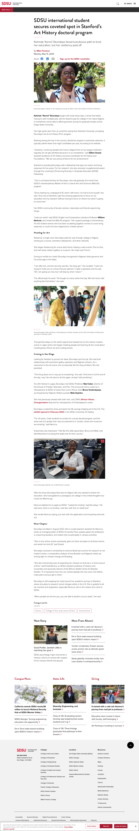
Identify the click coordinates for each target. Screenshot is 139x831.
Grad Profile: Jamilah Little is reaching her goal (48, 649)
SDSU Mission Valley (76, 766)
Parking (100, 766)
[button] (69, 306)
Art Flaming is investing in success (107, 725)
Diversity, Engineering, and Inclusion (65, 708)
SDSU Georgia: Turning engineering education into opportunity (30, 720)
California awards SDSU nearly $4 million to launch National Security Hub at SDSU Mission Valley (30, 709)
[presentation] (43, 750)
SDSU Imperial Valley (76, 762)
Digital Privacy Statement (50, 817)
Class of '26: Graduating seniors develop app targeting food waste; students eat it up (68, 718)
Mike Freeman (43, 50)
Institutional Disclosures (40, 820)
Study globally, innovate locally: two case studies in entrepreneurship (88, 660)
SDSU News (6, 10)
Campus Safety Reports (22, 820)
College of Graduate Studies (50, 766)
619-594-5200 (22, 755)
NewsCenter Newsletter (106, 787)
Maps (99, 762)
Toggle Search (117, 3)
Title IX (100, 782)
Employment (102, 778)
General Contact (103, 754)
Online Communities (104, 807)
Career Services (103, 799)
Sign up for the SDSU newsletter (75, 58)
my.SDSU (101, 774)
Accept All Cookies (120, 826)
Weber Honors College (48, 799)
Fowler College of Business (50, 787)
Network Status (103, 795)
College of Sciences (47, 783)
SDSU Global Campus (48, 791)
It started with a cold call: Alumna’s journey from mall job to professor (87, 628)
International (84, 610)
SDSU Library (45, 795)
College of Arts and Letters (50, 754)
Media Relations (103, 791)
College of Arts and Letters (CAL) (60, 610)
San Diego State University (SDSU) (81, 754)
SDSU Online (73, 770)
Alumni (38, 610)
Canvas (100, 770)
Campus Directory (104, 758)
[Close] (136, 826)
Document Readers (32, 817)
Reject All (106, 826)
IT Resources (102, 803)
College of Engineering (48, 762)
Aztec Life (58, 679)
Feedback (94, 820)
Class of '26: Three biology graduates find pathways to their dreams (67, 731)
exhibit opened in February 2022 (49, 411)
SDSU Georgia (74, 758)
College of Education (48, 758)
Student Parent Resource (58, 820)
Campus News (23, 679)
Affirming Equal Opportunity (78, 820)
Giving (95, 679)
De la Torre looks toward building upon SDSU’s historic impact (86, 638)
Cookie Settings (66, 817)
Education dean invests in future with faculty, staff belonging (106, 718)
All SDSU (128, 3)
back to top (130, 745)
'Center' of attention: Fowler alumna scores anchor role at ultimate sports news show (88, 648)
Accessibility (19, 817)
